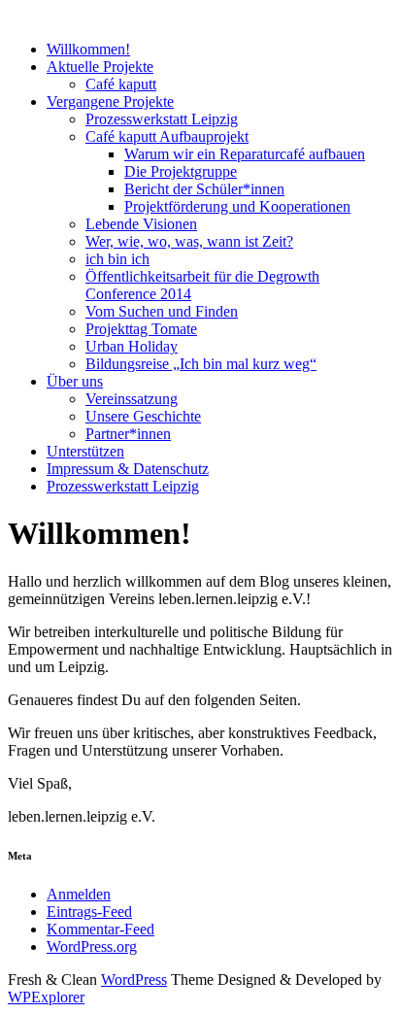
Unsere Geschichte (143, 416)
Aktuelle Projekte (100, 66)
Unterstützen (85, 451)
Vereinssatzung (131, 398)
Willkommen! (88, 49)
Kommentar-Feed (100, 929)
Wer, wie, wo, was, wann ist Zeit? (189, 241)
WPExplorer (46, 997)
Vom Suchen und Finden (161, 311)
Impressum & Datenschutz (128, 468)
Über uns (75, 381)
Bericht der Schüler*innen (204, 189)
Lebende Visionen (141, 224)
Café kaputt (120, 84)
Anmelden (79, 894)
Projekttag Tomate (141, 329)
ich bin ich (117, 259)
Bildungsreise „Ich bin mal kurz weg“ (201, 363)
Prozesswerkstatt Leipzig (161, 119)
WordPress (134, 979)
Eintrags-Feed (89, 911)
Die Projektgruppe (180, 171)
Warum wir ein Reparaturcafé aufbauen (244, 154)
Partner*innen (128, 433)
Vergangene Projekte (110, 101)
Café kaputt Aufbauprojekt (167, 136)
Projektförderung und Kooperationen (237, 206)
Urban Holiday (131, 346)
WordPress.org (92, 946)
